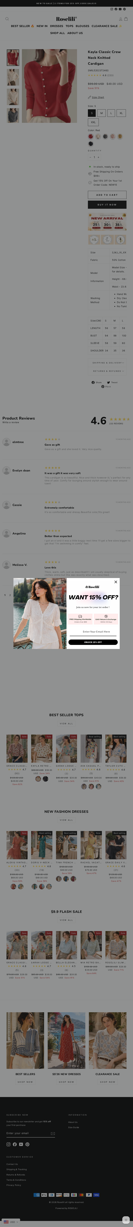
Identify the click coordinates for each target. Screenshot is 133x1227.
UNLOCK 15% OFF (93, 642)
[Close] (116, 582)
